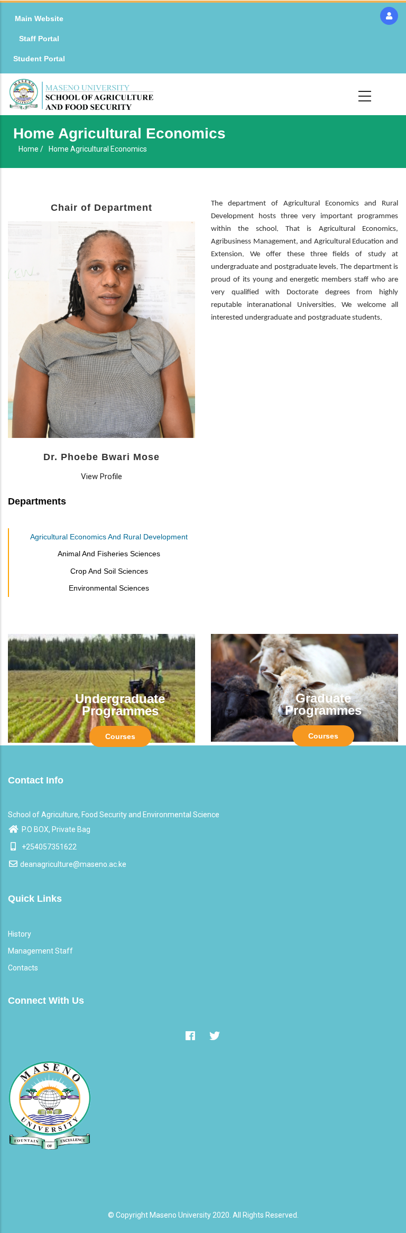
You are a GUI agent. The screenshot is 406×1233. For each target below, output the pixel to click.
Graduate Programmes (323, 704)
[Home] (81, 94)
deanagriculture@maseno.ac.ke (73, 864)
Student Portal (39, 58)
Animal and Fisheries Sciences (109, 553)
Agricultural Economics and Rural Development (109, 537)
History (19, 934)
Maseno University (180, 1215)
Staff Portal (39, 38)
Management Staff (40, 951)
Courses (120, 736)
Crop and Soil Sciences (109, 571)
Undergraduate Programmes (120, 705)
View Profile (101, 476)
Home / (31, 149)
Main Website (39, 18)
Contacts (23, 968)
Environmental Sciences (109, 588)
